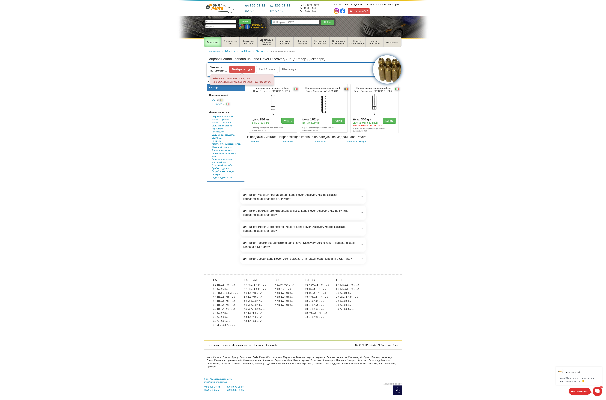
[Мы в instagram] (337, 11)
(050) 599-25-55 (235, 386)
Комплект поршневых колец (226, 144)
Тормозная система (248, 42)
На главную (214, 345)
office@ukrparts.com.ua (215, 382)
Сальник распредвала (223, 135)
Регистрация (256, 25)
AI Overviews (384, 345)
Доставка (358, 4)
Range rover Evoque (356, 141)
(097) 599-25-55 (212, 390)
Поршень (216, 141)
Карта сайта (272, 345)
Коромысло (217, 129)
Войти (245, 21)
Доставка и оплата (241, 345)
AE (213, 100)
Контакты (381, 4)
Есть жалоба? (361, 11)
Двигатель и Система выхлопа (266, 42)
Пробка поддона (220, 168)
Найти (327, 22)
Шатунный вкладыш (222, 147)
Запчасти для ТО (231, 42)
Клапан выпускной (221, 122)
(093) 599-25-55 (235, 390)
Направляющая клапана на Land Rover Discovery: (271, 89)
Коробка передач (302, 42)
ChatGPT (359, 345)
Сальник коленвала (222, 159)
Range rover (320, 141)
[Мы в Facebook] (342, 11)
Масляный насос (220, 162)
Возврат (370, 4)
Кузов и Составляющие (357, 42)
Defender (254, 141)
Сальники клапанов (222, 126)
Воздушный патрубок (222, 165)
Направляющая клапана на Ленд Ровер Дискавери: (373, 89)
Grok (395, 345)
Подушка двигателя (222, 177)
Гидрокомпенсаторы (222, 116)
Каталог (338, 4)
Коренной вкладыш (222, 150)
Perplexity (371, 345)
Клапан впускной (220, 119)
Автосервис (394, 4)
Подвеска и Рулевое (284, 42)
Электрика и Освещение (338, 42)
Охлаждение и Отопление (320, 42)
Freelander (287, 141)
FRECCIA (217, 104)
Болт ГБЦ (216, 138)
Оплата (348, 4)
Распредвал (218, 132)
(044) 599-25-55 (212, 386)
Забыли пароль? (258, 28)
